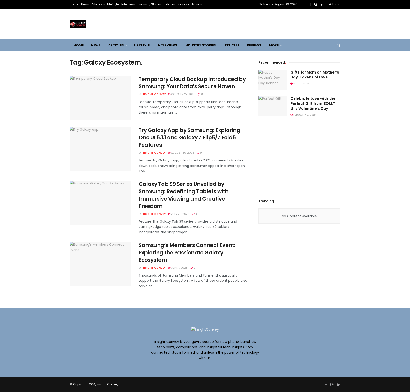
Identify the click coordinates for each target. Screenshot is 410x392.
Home (74, 4)
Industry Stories (150, 4)
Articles (97, 4)
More (195, 4)
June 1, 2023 (178, 268)
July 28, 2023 (179, 214)
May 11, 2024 (301, 83)
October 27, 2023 (182, 94)
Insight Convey (154, 94)
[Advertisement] (299, 156)
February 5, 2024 (305, 115)
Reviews (183, 4)
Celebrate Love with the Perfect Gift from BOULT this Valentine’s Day (312, 103)
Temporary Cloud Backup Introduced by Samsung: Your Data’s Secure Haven (192, 83)
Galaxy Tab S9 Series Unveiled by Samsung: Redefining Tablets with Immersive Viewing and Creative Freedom (183, 195)
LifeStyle (113, 4)
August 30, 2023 (182, 153)
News (85, 4)
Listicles (169, 4)
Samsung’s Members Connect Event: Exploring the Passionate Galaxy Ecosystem (187, 253)
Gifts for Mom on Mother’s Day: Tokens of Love (314, 75)
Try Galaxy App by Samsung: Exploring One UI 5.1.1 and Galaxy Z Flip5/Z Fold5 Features (189, 138)
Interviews (128, 4)
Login (336, 4)
